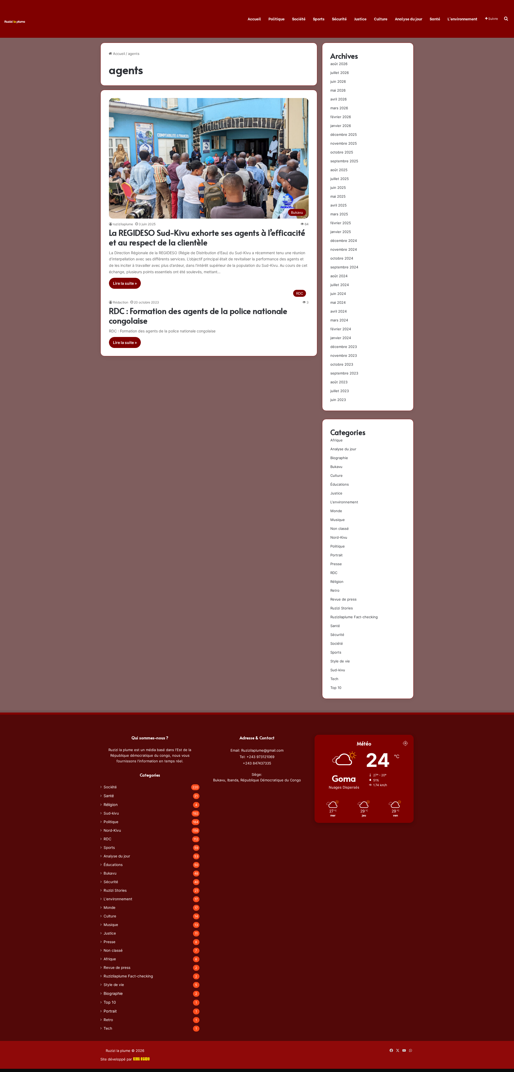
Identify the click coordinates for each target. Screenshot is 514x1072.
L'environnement (344, 502)
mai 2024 (338, 302)
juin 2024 (338, 293)
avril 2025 (338, 205)
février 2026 (340, 117)
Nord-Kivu (338, 537)
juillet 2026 (339, 72)
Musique (337, 520)
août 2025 (338, 170)
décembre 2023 (343, 346)
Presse (336, 564)
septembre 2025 (344, 161)
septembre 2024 (344, 267)
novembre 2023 (343, 355)
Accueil (254, 18)
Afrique (336, 440)
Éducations (339, 484)
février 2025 (340, 223)
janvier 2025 (340, 232)
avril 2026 (338, 99)
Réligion (336, 581)
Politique (277, 18)
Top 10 (335, 687)
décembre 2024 (343, 240)
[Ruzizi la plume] (14, 21)
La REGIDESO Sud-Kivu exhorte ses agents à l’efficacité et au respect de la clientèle (207, 237)
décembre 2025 (343, 134)
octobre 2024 (341, 258)
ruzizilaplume (123, 224)
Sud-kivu (337, 670)
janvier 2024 (340, 338)
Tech (334, 679)
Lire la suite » (125, 283)
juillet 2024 (339, 285)
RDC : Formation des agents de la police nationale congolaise (198, 315)
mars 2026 (339, 108)
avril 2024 (338, 311)
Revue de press (343, 599)
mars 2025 (339, 214)
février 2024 (340, 329)
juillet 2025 (339, 179)
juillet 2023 (339, 391)
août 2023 (338, 382)
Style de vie (340, 661)
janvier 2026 (340, 125)
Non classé (339, 528)
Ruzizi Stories (341, 608)
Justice (360, 18)
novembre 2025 (343, 143)
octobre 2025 (341, 152)
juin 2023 (338, 400)
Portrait (336, 555)
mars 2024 (339, 320)
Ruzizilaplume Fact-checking (354, 617)
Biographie (339, 458)
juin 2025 (338, 187)
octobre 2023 (341, 364)
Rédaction (120, 302)
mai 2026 (338, 90)
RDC (333, 573)
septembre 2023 (344, 373)
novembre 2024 (343, 249)
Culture (380, 18)
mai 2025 (338, 196)
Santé (435, 18)
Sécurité (339, 18)
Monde (336, 511)
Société (298, 18)
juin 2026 (338, 81)
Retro (334, 590)
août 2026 (338, 64)
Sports (318, 18)
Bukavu (336, 466)
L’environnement (462, 18)
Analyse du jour (408, 18)
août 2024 (338, 276)
